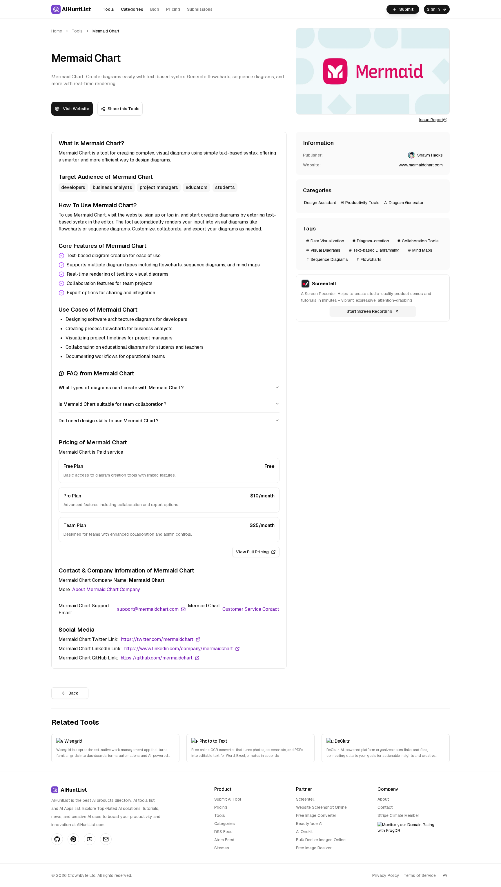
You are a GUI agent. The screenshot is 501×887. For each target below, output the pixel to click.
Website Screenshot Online (321, 807)
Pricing (173, 9)
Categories (132, 9)
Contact (385, 807)
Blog (154, 9)
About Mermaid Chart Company (106, 589)
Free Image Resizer (314, 847)
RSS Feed (223, 831)
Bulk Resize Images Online (321, 839)
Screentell (305, 799)
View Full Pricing (252, 552)
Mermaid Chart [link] (105, 31)
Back (73, 693)
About (383, 799)
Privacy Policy (385, 875)
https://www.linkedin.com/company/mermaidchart (178, 649)
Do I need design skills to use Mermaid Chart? (108, 421)
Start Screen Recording (369, 311)
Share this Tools (123, 108)
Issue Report (431, 119)
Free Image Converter (316, 815)
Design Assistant (320, 202)
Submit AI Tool (227, 799)
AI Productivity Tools (360, 202)
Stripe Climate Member (398, 815)
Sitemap (221, 847)
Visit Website (76, 108)
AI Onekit (304, 831)
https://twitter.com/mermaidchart (157, 639)
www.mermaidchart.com (421, 165)
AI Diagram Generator (404, 202)
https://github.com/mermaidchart (157, 658)
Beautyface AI (309, 823)
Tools (108, 9)
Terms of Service (420, 875)
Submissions (200, 9)
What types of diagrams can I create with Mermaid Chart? (121, 388)
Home (56, 31)
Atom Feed (224, 839)
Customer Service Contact (250, 609)
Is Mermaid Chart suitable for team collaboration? (112, 404)
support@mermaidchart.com (148, 609)
